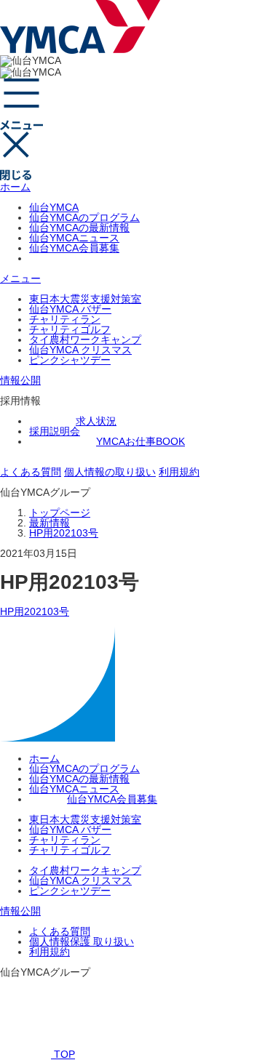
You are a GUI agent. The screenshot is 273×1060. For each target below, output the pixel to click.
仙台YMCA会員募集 (74, 248)
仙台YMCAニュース (74, 238)
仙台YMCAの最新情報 (79, 227)
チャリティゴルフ (70, 329)
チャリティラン (64, 319)
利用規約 (179, 472)
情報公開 (20, 380)
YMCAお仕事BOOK (140, 441)
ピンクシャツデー (70, 360)
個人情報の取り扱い (110, 472)
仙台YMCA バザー (70, 309)
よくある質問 (30, 472)
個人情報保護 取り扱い (81, 941)
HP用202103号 (63, 533)
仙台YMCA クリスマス (80, 350)
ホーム (15, 187)
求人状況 (96, 421)
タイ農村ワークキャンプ (85, 339)
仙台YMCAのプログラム (84, 217)
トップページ (59, 512)
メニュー (20, 278)
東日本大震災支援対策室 (85, 299)
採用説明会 (54, 431)
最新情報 (49, 523)
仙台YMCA (54, 207)
